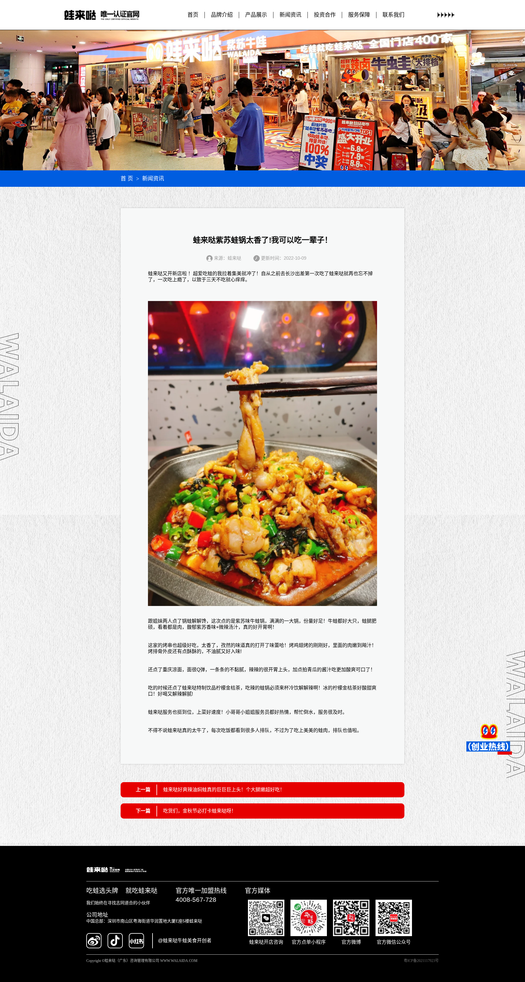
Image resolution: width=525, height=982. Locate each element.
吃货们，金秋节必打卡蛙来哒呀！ (199, 810)
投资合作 (325, 15)
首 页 (127, 179)
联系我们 (393, 15)
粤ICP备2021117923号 (421, 961)
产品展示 (256, 15)
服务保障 (359, 15)
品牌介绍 (222, 15)
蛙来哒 (155, 273)
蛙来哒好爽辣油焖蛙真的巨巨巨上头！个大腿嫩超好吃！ (224, 789)
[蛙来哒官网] (107, 15)
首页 (192, 15)
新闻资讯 (290, 15)
